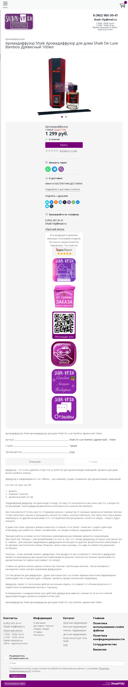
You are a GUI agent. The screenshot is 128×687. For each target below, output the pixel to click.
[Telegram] (60, 202)
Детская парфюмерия (74, 634)
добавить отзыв (68, 151)
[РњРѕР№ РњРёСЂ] (78, 202)
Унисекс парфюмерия (74, 630)
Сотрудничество (105, 644)
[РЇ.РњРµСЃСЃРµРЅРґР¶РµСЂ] (47, 202)
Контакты (10, 618)
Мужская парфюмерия (75, 622)
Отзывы (37, 631)
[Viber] (69, 202)
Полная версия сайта (15, 683)
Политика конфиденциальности (109, 637)
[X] (64, 202)
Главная (98, 618)
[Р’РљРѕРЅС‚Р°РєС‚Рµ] (51, 202)
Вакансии (99, 649)
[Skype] (47, 206)
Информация (42, 618)
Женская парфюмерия (74, 626)
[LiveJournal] (51, 206)
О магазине (39, 622)
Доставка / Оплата (43, 625)
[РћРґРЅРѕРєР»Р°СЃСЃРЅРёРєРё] (56, 202)
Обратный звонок (54, 229)
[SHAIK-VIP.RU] (19, 22)
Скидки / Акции (41, 628)
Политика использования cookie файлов (108, 626)
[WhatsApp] (73, 202)
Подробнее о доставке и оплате (62, 189)
